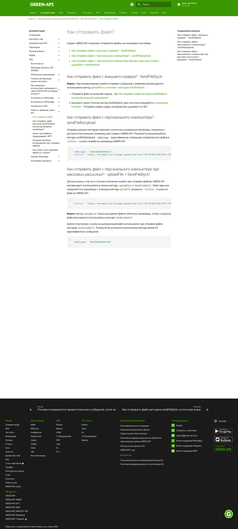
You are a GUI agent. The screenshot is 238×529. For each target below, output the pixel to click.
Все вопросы (37, 63)
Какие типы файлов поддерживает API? (42, 134)
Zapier (33, 440)
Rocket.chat (36, 436)
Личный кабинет (37, 51)
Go (57, 448)
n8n (32, 452)
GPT (98, 12)
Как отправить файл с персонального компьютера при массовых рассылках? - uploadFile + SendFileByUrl (192, 55)
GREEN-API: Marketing (15, 515)
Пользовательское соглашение (134, 426)
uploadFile (124, 189)
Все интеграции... (38, 456)
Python (59, 425)
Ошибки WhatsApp (39, 156)
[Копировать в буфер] (168, 149)
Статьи (134, 12)
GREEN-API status (13, 486)
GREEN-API (10, 496)
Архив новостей (13, 456)
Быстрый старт (36, 39)
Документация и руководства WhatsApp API (58, 19)
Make (33, 425)
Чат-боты (87, 12)
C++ (58, 452)
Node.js (59, 429)
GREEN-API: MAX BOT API (17, 511)
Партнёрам (34, 47)
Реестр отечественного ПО (132, 446)
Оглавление (34, 35)
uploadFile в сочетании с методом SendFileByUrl (117, 87)
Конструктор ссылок (15, 471)
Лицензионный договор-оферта (135, 430)
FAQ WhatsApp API (88, 19)
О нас (8, 475)
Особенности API (39, 106)
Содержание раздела (188, 31)
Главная (33, 12)
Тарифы (9, 467)
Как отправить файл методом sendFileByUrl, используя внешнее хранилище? (44, 125)
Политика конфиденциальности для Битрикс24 (141, 464)
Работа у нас (11, 483)
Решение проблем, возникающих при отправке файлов (46, 143)
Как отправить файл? (43, 117)
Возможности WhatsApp (42, 102)
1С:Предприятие (63, 436)
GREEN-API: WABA (14, 500)
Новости (154, 12)
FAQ (164, 12)
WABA (32, 55)
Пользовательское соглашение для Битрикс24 (141, 460)
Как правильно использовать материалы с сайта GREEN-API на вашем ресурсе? (44, 89)
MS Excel (35, 429)
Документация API (38, 43)
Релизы (123, 12)
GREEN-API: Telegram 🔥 (16, 519)
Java (58, 444)
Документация (48, 12)
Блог (144, 12)
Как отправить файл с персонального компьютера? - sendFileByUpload (192, 45)
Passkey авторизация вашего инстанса (41, 80)
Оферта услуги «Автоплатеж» (133, 433)
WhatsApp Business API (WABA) (42, 69)
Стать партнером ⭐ (15, 463)
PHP (58, 440)
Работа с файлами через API (43, 111)
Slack (33, 448)
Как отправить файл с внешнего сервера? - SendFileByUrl (192, 36)
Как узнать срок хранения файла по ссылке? (45, 151)
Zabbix (34, 444)
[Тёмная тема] (132, 4)
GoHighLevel (36, 432)
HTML (58, 432)
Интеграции (109, 12)
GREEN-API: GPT (13, 503)
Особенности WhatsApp (42, 98)
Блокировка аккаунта (41, 161)
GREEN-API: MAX (13, 507)
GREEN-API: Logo (127, 450)
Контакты (10, 479)
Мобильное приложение (43, 74)
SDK (61, 12)
